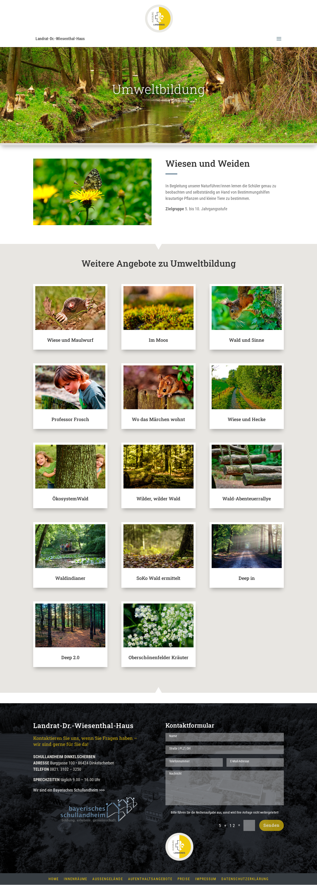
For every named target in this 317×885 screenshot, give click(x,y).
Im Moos (158, 340)
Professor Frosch (70, 419)
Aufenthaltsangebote (150, 879)
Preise (184, 879)
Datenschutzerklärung (245, 879)
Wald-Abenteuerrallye (246, 498)
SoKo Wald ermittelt (158, 578)
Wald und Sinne (246, 340)
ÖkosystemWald (70, 498)
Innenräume (75, 879)
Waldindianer (70, 578)
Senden (271, 825)
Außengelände (107, 879)
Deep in (247, 578)
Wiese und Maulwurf (70, 340)
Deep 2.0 (70, 657)
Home (54, 879)
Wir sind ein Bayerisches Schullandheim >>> (69, 790)
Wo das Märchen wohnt (158, 419)
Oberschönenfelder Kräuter (158, 657)
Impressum (205, 879)
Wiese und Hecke (246, 419)
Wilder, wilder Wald (158, 498)
